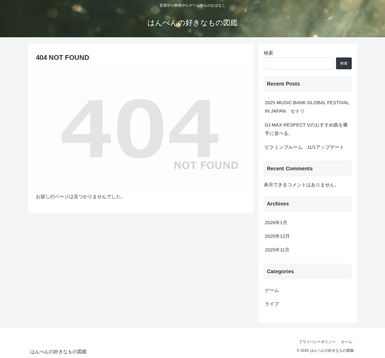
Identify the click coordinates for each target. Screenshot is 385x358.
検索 (268, 53)
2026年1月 (276, 222)
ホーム (346, 342)
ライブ (272, 304)
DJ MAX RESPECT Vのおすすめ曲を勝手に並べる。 (306, 129)
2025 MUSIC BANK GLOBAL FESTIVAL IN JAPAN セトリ (307, 107)
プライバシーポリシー (317, 342)
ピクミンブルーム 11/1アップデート (304, 147)
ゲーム (272, 290)
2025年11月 (277, 249)
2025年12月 (277, 236)
